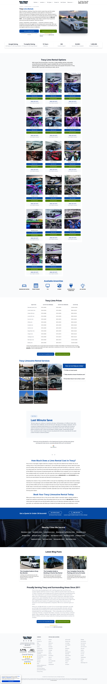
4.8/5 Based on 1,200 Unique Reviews (13, 46)
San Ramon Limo (56, 535)
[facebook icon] (23, 640)
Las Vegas (67, 643)
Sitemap (38, 660)
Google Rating (27, 661)
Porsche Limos (53, 230)
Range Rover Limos (72, 161)
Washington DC (84, 662)
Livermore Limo (49, 532)
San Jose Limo (47, 539)
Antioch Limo (36, 535)
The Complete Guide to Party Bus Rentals (29, 572)
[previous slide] (52, 454)
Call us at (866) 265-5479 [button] (29, 31)
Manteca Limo (26, 532)
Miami (66, 650)
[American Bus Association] (31, 650)
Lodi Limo (46, 535)
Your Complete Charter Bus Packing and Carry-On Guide (76, 572)
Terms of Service (54, 680)
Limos (38, 646)
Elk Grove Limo (71, 539)
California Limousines (28, 6)
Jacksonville (67, 639)
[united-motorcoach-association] (23, 650)
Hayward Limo (36, 539)
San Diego (83, 644)
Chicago (50, 650)
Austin (50, 641)
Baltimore (51, 643)
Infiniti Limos (53, 161)
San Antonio (83, 643)
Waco (82, 660)
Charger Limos (34, 196)
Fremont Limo (80, 535)
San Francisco (84, 646)
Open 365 (86, 1)
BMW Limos (53, 264)
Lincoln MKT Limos (72, 93)
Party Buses (39, 648)
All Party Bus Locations (42, 655)
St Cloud (82, 652)
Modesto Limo (81, 532)
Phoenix (67, 660)
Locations (42, 2)
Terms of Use (85, 679)
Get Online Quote (35, 99)
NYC (66, 646)
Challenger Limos (53, 196)
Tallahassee (83, 657)
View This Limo (35, 96)
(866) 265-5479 (83, 3)
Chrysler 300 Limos (34, 127)
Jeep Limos (34, 264)
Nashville (67, 653)
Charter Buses (40, 650)
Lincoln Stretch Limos (53, 127)
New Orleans (68, 655)
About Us (39, 639)
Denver (50, 653)
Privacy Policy (40, 671)
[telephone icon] (78, 1)
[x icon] (28, 640)
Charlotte (51, 648)
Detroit (50, 657)
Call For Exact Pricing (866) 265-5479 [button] (45, 354)
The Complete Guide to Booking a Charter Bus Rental (53, 572)
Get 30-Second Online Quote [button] (48, 31)
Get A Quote (63, 2)
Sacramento (83, 641)
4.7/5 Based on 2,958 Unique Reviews (29, 46)
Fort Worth (51, 655)
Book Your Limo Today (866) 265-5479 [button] (45, 621)
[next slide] (54, 454)
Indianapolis (51, 664)
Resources (70, 2)
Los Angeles (67, 644)
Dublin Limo (26, 535)
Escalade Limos (53, 93)
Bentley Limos (34, 230)
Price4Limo (21, 6)
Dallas (50, 652)
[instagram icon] (26, 640)
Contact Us (56, 2)
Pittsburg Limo (69, 535)
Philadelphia (67, 659)
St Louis (82, 653)
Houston (50, 662)
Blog (38, 643)
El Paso (50, 659)
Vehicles (35, 2)
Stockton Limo (37, 532)
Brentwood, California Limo (65, 532)
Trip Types (49, 2)
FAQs (38, 663)
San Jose (82, 648)
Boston (50, 644)
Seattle (82, 650)
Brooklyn (50, 646)
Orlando (67, 657)
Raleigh (82, 639)
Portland (67, 664)
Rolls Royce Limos (72, 196)
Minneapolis (67, 652)
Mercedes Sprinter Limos (72, 127)
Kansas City (67, 641)
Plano (66, 662)
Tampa (82, 659)
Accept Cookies (10, 681)
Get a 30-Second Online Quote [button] (62, 354)
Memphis (67, 648)
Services (38, 644)
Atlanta (50, 639)
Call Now (82, 1)
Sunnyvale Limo (59, 539)
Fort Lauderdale (52, 660)
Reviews (38, 661)
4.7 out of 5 (27, 658)
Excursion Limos (34, 161)
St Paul (82, 655)
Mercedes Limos (72, 230)
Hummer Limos (34, 93)
